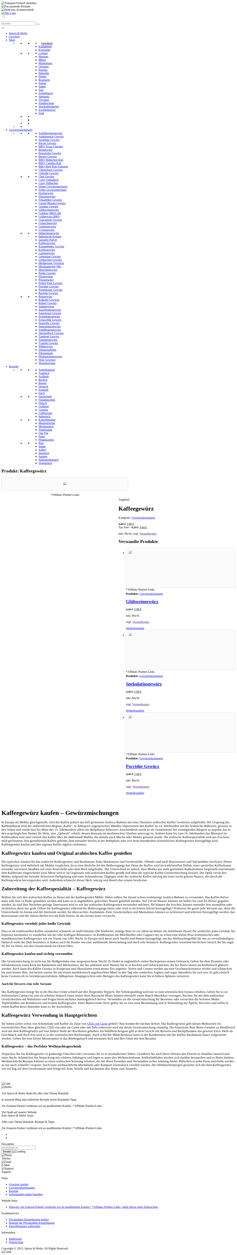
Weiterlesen (132, 628)
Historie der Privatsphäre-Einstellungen (32, 1222)
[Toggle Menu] (2, 28)
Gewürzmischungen (143, 517)
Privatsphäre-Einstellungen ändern (29, 1219)
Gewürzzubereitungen (22, 1187)
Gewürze (47, 43)
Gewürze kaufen (18, 1184)
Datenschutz (16, 1242)
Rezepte (13, 1191)
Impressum (15, 1238)
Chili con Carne (97, 1023)
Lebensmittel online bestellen (26, 1194)
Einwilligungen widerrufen (24, 1226)
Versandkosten (147, 533)
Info (141, 628)
